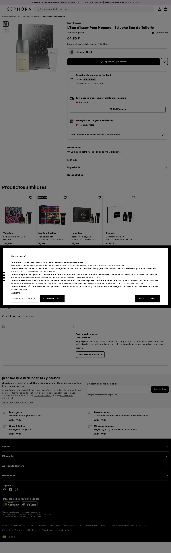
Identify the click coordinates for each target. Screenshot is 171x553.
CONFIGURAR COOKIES (24, 299)
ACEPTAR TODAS (147, 299)
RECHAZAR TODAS (52, 299)
